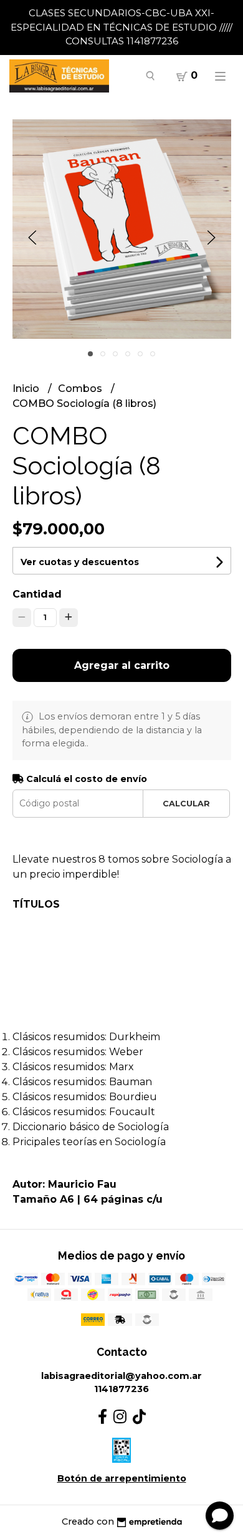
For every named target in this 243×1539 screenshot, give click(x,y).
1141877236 (121, 1389)
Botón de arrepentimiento (121, 1478)
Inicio (27, 388)
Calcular (186, 803)
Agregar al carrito (121, 665)
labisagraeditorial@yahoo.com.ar (121, 1375)
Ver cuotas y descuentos (80, 562)
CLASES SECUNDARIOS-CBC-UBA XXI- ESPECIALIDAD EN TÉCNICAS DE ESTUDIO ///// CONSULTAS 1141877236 (121, 27)
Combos (81, 388)
